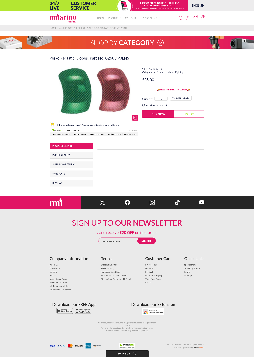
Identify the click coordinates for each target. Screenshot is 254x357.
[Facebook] (117, 202)
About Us (54, 264)
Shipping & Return (109, 264)
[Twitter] (93, 202)
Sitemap (188, 275)
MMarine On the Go (59, 282)
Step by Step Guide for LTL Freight (116, 279)
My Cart (149, 272)
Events (53, 275)
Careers (53, 272)
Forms (187, 272)
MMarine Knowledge (59, 286)
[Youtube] (192, 202)
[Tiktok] (167, 202)
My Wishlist (150, 268)
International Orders (59, 279)
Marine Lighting (175, 72)
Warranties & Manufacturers (114, 275)
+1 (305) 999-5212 (165, 5)
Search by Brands (192, 268)
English (198, 5)
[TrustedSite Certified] (127, 346)
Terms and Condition (110, 272)
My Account (151, 264)
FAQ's (148, 282)
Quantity (147, 98)
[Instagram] (142, 202)
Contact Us (55, 268)
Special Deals (190, 264)
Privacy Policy (107, 268)
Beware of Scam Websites (61, 289)
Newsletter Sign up (153, 275)
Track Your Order (153, 279)
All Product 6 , (160, 72)
